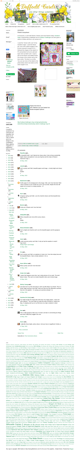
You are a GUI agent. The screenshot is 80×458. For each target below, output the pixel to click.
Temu (38, 436)
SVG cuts (14, 434)
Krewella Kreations (37, 396)
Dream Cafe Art (53, 377)
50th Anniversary (29, 346)
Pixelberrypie (60, 414)
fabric (32, 385)
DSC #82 (70, 380)
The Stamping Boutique (68, 438)
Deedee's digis (25, 145)
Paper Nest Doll (31, 410)
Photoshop (54, 412)
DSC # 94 (40, 380)
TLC (25, 440)
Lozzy (19, 400)
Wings (60, 443)
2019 (9, 171)
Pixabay (24, 414)
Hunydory (49, 391)
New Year (71, 405)
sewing (38, 420)
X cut (58, 445)
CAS (48, 358)
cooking (25, 361)
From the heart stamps (53, 386)
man (11, 402)
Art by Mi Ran (49, 351)
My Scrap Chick (54, 405)
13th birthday (35, 344)
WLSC (18, 445)
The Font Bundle (64, 436)
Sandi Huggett (36, 419)
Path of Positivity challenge (68, 410)
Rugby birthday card (22, 419)
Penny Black (35, 412)
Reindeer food (55, 417)
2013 (9, 300)
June (10, 208)
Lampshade (66, 396)
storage (14, 433)
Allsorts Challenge (50, 349)
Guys (42, 390)
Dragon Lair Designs (25, 377)
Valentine (8, 442)
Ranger (43, 417)
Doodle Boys (58, 375)
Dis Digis (20, 375)
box (18, 356)
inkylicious (14, 393)
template (35, 436)
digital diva (48, 371)
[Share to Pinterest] (46, 143)
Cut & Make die (55, 366)
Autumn (14, 352)
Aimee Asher (68, 347)
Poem (11, 415)
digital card (43, 371)
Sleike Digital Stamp (69, 426)
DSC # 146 (8, 380)
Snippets (16, 428)
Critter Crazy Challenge (26, 366)
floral (22, 386)
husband (52, 391)
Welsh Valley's (37, 443)
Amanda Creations (63, 349)
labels (48, 396)
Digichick (15, 371)
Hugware (38, 391)
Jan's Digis (26, 393)
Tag (73, 434)
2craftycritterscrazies (20, 346)
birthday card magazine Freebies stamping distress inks (55, 354)
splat (51, 429)
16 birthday (53, 344)
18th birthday (59, 344)
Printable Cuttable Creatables (46, 415)
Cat (50, 358)
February (11, 290)
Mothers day (71, 404)
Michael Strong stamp (54, 402)
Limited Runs (39, 398)
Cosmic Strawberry (43, 361)
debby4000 (23, 214)
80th (71, 346)
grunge (39, 390)
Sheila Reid (18, 422)
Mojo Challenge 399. (29, 404)
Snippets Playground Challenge (25, 428)
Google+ (23, 390)
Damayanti (18, 368)
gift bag (42, 388)
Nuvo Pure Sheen (61, 407)
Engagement (71, 383)
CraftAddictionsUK (33, 363)
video (18, 442)
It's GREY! (11, 218)
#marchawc (17, 344)
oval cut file (54, 409)
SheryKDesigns (24, 422)
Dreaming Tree (60, 377)
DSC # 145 (71, 378)
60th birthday (49, 346)
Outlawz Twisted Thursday (46, 409)
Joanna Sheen (63, 393)
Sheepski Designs (10, 422)
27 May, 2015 (23, 326)
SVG (7, 434)
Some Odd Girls (54, 428)
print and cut (35, 415)
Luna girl (22, 400)
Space (59, 428)
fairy (50, 385)
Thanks (59, 436)
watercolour (52, 442)
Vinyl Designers (29, 442)
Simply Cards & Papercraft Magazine (28, 426)
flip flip (19, 386)
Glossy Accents (13, 390)
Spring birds (68, 429)
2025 (9, 158)
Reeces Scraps (49, 417)
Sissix (51, 426)
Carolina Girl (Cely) (25, 297)
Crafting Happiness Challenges (58, 363)
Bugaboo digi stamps (57, 356)
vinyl (24, 442)
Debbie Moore (42, 368)
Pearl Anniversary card (11, 412)
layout (70, 396)
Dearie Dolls (35, 368)
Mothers (66, 404)
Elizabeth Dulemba (33, 383)
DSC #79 (66, 380)
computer (19, 361)
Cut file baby (71, 366)
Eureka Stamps (15, 385)
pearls (17, 412)
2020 (9, 169)
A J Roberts (38, 347)
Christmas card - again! (11, 222)
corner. (28, 361)
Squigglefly (12, 431)
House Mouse (27, 391)
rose (7, 419)
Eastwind (67, 381)
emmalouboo (65, 383)
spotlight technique (59, 429)
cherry (60, 357)
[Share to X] (44, 143)
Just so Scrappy (33, 395)
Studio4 (37, 433)
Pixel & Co (29, 414)
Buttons (72, 356)
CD (52, 358)
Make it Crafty (68, 400)
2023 (9, 162)
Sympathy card (57, 434)
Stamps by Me (50, 431)
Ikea (55, 391)
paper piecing (38, 410)
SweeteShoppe (39, 434)
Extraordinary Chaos (26, 385)
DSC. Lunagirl (43, 381)
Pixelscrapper (67, 414)
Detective (47, 369)
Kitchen (28, 396)
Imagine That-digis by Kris (66, 391)
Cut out (11, 250)
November (11, 189)
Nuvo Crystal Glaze (51, 407)
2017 (9, 176)
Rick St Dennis (62, 417)
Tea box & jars (20, 436)
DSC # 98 (57, 380)
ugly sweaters (55, 440)
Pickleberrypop (71, 412)
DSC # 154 (13, 380)
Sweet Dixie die (21, 434)
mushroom (27, 405)
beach (43, 352)
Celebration (56, 357)
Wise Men (8, 445)
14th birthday (41, 344)
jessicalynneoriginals (46, 393)
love (17, 400)
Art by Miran (56, 351)
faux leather (63, 385)
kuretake (44, 396)
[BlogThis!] (43, 143)
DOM (54, 375)
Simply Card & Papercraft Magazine (58, 424)
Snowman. (43, 428)
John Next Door (11, 395)
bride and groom (29, 356)
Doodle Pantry (65, 375)
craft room (72, 361)
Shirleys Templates (48, 422)
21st (64, 344)
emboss (47, 383)
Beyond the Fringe (14, 354)
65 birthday (66, 346)
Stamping (39, 431)
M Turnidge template (37, 400)
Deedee (65, 368)
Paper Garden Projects (22, 410)
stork (17, 433)
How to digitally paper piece (34, 26)
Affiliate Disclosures (59, 26)
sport (53, 429)
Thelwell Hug (15, 440)
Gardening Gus (16, 388)
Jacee (21, 239)
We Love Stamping (69, 442)
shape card (52, 420)
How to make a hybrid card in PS (40, 24)
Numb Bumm (28, 407)
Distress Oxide (39, 375)
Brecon (24, 356)
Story (20, 433)
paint (60, 409)
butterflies (65, 356)
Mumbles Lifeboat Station (11, 405)
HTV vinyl (33, 391)
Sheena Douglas (66, 420)
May (10, 210)
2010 (9, 307)
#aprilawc (8, 344)
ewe (20, 385)
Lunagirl (26, 400)
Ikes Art (58, 391)
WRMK (47, 445)
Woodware (23, 445)
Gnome (18, 390)
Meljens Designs (37, 402)
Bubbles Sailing (43, 356)
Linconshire (62, 398)
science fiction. (56, 419)
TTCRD (32, 440)
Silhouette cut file (29, 424)
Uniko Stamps (65, 440)
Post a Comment (23, 329)
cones (22, 361)
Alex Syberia (15, 349)
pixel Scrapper (36, 414)
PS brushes (63, 415)
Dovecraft (9, 377)
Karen (21, 321)
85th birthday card (16, 347)
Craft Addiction (52, 361)
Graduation (28, 390)
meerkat (27, 402)
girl (68, 388)
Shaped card (58, 420)
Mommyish (37, 404)
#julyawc (12, 344)
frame (39, 386)
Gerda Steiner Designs (25, 388)
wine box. (56, 443)
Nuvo (32, 407)
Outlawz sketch (35, 409)
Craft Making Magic (65, 361)
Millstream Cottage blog (64, 402)
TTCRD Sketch (48, 440)
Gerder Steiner (34, 388)
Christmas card (49, 359)
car (17, 357)
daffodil (13, 368)
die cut (64, 369)
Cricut (17, 366)
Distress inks (28, 375)
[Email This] (42, 143)
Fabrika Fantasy (37, 385)
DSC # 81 (22, 380)
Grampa (33, 390)
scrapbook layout (64, 419)
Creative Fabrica (51, 364)
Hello (12, 391)
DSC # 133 (47, 378)
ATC (73, 351)
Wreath (44, 445)
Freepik (42, 386)
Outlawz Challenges (45, 37)
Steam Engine (60, 431)
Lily (35, 398)
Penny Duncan (41, 412)
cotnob (22, 166)
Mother (63, 404)
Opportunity (68, 407)
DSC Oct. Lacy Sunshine (34, 381)
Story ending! (24, 433)
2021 (9, 167)
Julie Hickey (18, 395)
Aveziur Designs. (20, 352)
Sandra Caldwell (42, 419)
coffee (56, 359)
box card (21, 356)
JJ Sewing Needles (56, 393)
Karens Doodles (48, 395)
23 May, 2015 (23, 292)
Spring (64, 429)
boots (15, 356)
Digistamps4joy (36, 371)
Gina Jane (59, 388)
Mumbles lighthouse (21, 405)
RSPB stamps (14, 419)
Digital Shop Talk (46, 373)
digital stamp (54, 373)
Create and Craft (21, 364)
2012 (9, 302)
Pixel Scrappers (53, 414)
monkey (41, 404)
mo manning (22, 404)
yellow (61, 445)
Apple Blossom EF (29, 351)
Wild (53, 443)
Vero (15, 442)
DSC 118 (18, 381)
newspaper (8, 407)
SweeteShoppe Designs (48, 434)
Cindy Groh (23, 273)
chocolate (12, 359)
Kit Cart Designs (22, 396)
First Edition (68, 385)
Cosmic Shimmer (34, 361)
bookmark (72, 354)
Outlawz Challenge (14, 409)
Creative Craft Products (41, 364)
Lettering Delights (25, 398)
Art (44, 351)
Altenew (56, 349)
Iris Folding (19, 393)
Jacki (23, 393)
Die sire (68, 369)
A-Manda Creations (45, 347)
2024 (9, 160)
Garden (72, 386)
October (11, 193)
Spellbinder (41, 429)
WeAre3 (8, 443)
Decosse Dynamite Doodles (52, 368)
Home (6, 24)
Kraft (31, 396)
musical (31, 405)
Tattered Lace (10, 436)
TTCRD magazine (39, 440)
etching (7, 385)
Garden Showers (9, 388)
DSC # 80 (18, 380)
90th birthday (24, 348)
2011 (9, 305)
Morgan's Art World (55, 404)
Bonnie (22, 205)
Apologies (14, 351)
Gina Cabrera (52, 388)
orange (72, 407)
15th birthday (47, 344)
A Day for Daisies (31, 348)
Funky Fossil (66, 386)
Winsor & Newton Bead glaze (68, 443)
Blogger (71, 449)
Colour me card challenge (11, 361)
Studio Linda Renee (31, 433)
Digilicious (20, 371)
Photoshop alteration (62, 412)
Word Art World (29, 445)
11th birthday (29, 344)
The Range (60, 438)
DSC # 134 (52, 378)
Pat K (21, 193)
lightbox (32, 398)
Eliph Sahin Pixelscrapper (21, 383)
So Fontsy (48, 428)
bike (20, 354)
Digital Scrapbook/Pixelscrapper (33, 373)
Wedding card (17, 443)
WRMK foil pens (53, 445)
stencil (72, 431)
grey (36, 390)
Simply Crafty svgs (45, 426)
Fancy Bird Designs (56, 385)
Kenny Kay (16, 396)
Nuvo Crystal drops (39, 407)
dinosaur (15, 375)
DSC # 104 (18, 378)
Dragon (18, 377)
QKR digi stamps (10, 417)
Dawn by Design (28, 368)
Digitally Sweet (70, 373)
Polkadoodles (16, 415)
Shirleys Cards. (39, 422)
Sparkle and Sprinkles (65, 428)
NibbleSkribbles (14, 407)
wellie (22, 443)
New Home (67, 405)
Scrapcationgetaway (21, 420)
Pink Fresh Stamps (10, 414)
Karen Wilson (24, 263)
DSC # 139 (66, 378)
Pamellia (22, 153)
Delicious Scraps (20, 369)
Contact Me (13, 24)
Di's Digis (56, 369)
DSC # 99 (61, 380)
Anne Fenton (9, 351)
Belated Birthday (64, 352)
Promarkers (56, 415)
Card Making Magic (30, 358)
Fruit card (61, 386)
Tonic (28, 440)
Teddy (31, 436)
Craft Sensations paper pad (13, 363)
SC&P (48, 419)
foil (27, 386)
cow (48, 361)
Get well (39, 388)
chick (69, 357)
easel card (49, 381)
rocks (73, 417)
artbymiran (69, 351)
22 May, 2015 (23, 258)
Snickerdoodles (10, 428)
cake (7, 357)
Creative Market (60, 364)
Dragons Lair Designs (36, 377)
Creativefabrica (10, 366)
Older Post (60, 333)
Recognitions (21, 24)
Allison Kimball (43, 349)
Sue (21, 310)
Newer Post (21, 333)
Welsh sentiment (30, 443)
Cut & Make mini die (63, 366)
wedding (12, 443)
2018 (9, 174)
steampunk (67, 431)
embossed (52, 383)
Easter (57, 381)
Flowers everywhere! (11, 227)
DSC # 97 (53, 380)
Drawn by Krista (45, 377)
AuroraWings (9, 352)
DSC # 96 (48, 380)
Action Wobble (53, 348)
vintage (21, 442)
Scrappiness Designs (31, 420)
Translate (71, 64)
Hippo (15, 391)
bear (45, 352)
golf (20, 390)
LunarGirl (31, 400)
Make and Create (61, 400)
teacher (24, 436)
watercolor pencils (44, 442)
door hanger (71, 375)
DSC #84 (10, 381)
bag (28, 352)
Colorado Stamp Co (70, 359)
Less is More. (18, 398)
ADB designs (60, 347)
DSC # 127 (32, 378)
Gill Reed (46, 388)
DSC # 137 (62, 378)
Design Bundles (27, 369)
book (68, 354)
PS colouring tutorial (54, 24)
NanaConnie (23, 180)
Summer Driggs (58, 433)
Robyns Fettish (68, 417)
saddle (28, 419)
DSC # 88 (26, 380)
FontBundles (34, 386)
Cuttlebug (8, 368)
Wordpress (35, 445)
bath (32, 352)
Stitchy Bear (9, 433)
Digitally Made (62, 373)
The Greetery (71, 436)
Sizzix (60, 426)
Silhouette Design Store (41, 424)
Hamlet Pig (54, 390)
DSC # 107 (23, 378)
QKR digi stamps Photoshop (21, 417)
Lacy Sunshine (55, 396)
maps (13, 402)
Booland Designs (10, 356)
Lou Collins (13, 400)
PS (60, 415)
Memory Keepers (44, 402)
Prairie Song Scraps (27, 415)
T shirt (63, 434)
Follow (7, 70)
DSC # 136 (57, 378)
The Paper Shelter (53, 438)
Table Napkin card (68, 434)
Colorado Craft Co (61, 359)
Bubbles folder (37, 356)
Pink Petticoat (18, 414)
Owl (58, 409)
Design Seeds (34, 369)
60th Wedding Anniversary (58, 346)
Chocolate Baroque (19, 359)
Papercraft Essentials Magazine (48, 410)
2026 (9, 155)
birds (22, 354)
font (29, 386)
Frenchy (45, 386)
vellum (12, 442)
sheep (72, 420)
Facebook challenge (45, 385)
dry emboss (67, 377)
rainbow (39, 417)
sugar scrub (52, 433)
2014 (9, 298)
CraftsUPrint (68, 363)
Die (60, 369)
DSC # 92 (35, 380)
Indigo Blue (8, 393)
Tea (16, 436)
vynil (34, 442)
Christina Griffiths (35, 359)
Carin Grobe (40, 358)
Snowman (39, 428)
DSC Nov (27, 381)
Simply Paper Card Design (27, 244)
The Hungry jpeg (9, 438)
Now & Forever (22, 407)
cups (51, 366)
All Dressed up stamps (34, 349)
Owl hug (11, 230)
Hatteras (62, 390)
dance (21, 368)
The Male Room (35, 438)
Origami (7, 409)
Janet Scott (31, 393)
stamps (44, 431)
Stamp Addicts (25, 431)
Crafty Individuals (12, 364)
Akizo (11, 349)
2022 (9, 164)
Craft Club (58, 361)
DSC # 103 (13, 378)
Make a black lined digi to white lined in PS (15, 26)
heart (65, 390)
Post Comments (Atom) (31, 336)
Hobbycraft (19, 391)
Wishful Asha (13, 445)
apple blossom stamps (39, 351)
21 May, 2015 (23, 222)
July (10, 205)
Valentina (72, 440)
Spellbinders (47, 429)
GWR (45, 390)
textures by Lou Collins (44, 436)
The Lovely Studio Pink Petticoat (21, 438)
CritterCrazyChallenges (38, 366)
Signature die (71, 422)
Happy (58, 390)
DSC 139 (11, 212)
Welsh (25, 443)
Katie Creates (67, 395)
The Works (9, 440)
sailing (31, 419)
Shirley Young (24, 284)
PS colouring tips (70, 415)
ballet (30, 352)
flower (25, 386)
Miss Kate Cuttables (14, 404)
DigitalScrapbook (9, 375)
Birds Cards (27, 354)
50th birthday (37, 346)
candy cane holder (12, 357)
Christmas (42, 359)
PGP (45, 412)
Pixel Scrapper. (44, 414)
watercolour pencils (59, 442)
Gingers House (65, 388)
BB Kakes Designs (37, 352)
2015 (9, 181)
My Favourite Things (45, 405)
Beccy (48, 352)
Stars (56, 431)
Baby (25, 352)
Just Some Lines (41, 395)
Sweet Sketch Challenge (30, 434)
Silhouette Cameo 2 (14, 424)
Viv (21, 252)
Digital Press (58, 371)
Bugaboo (49, 356)
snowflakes (34, 428)
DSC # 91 (31, 380)
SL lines (63, 426)
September (11, 198)
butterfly (69, 356)
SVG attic (10, 434)
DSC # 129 (42, 378)
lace (50, 396)
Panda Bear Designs (66, 409)
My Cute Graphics (37, 405)
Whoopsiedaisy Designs (46, 443)
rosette (9, 419)
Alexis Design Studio (23, 349)
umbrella (60, 440)
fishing (16, 386)
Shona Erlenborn (25, 227)
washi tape (37, 442)
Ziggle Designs (66, 445)
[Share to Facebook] (45, 143)
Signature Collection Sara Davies (61, 422)
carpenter (45, 357)
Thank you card (53, 436)
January (11, 294)
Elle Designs (41, 383)
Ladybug (61, 396)
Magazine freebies (49, 400)
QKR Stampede (32, 417)
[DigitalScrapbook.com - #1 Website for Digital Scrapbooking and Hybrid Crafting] (70, 97)
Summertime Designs (68, 433)
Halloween (48, 390)
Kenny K (12, 396)
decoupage (61, 368)
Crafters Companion (44, 363)
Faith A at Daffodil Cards (9, 61)
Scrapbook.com (13, 420)
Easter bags (62, 381)
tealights (28, 436)
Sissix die (56, 426)
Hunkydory (43, 391)
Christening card (28, 359)
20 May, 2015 (23, 160)
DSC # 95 (44, 380)
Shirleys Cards (32, 422)
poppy (22, 415)
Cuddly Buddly (47, 366)
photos (48, 412)
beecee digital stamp (54, 352)
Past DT (28, 24)
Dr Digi (14, 377)
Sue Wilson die (44, 433)
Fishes (13, 386)
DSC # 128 (37, 378)
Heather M (8, 391)
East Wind (54, 381)
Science (51, 419)
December (11, 184)
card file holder (21, 357)
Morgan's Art (45, 404)
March (11, 286)
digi (71, 369)
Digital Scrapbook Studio (67, 371)
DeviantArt (52, 369)
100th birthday (23, 344)
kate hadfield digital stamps (58, 395)
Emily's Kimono (58, 383)
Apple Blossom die (20, 351)
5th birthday (43, 346)
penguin (29, 412)
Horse (22, 391)
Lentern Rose (12, 398)
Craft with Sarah (24, 363)
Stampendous (33, 431)
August (11, 202)
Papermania (59, 410)
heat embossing (70, 390)
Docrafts (50, 375)
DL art (46, 375)
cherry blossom (65, 357)
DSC (73, 377)
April (10, 284)
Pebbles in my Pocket (23, 412)
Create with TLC (30, 364)
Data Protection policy (48, 26)
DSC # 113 (28, 378)
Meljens (31, 402)
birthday (32, 354)
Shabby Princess (45, 420)
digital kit (53, 371)
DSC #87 (14, 381)
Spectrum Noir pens (17, 429)
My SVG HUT (61, 405)
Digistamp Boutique (28, 371)
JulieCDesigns (25, 395)
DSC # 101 (8, 378)
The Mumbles (46, 438)
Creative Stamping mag (69, 364)
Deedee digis (71, 368)
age (64, 348)
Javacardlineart (37, 393)
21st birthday (68, 344)
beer (60, 352)
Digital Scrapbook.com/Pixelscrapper (15, 373)
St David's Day (18, 431)
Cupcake (11, 235)
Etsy (11, 385)
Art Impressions (62, 351)
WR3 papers (40, 445)
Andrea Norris (71, 349)
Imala (73, 391)
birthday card (39, 354)
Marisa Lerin (18, 402)
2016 (9, 178)
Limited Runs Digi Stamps (51, 398)
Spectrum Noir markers (31, 429)
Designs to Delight (41, 369)
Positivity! (11, 233)
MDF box (24, 402)
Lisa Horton (69, 398)
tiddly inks (21, 440)
